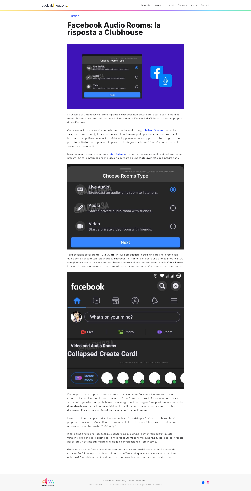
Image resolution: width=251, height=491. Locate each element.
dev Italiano (117, 153)
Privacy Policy (108, 481)
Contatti (205, 5)
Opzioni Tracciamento (137, 481)
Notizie (193, 5)
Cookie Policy (121, 481)
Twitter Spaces (154, 130)
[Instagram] (207, 482)
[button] (151, 5)
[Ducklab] (55, 5)
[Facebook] (203, 482)
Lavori (171, 5)
